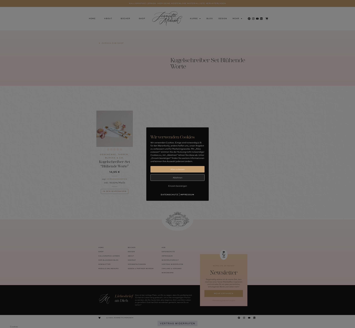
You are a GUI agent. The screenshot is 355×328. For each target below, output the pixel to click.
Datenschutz (169, 194)
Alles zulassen (177, 169)
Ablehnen (177, 177)
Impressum (187, 194)
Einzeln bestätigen (177, 185)
